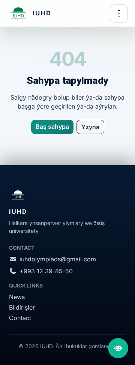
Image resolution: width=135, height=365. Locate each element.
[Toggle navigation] (119, 13)
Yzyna (90, 127)
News (17, 297)
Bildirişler (22, 307)
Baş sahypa (52, 126)
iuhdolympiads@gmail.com (58, 259)
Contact (20, 318)
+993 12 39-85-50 (46, 271)
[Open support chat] (118, 348)
